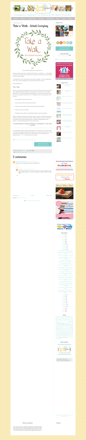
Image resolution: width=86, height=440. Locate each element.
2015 (64, 241)
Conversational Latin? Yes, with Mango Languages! (65, 274)
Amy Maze (20, 169)
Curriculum (57, 325)
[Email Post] (27, 150)
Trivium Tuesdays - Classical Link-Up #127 (65, 250)
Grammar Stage (32, 18)
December (65, 244)
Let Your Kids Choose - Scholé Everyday (65, 283)
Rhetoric (66, 333)
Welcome (16, 18)
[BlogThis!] (30, 150)
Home (32, 195)
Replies (18, 167)
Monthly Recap (60, 331)
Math (56, 331)
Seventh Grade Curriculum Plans (62, 24)
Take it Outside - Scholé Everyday (65, 271)
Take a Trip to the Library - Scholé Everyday (65, 275)
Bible (64, 318)
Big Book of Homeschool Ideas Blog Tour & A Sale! (65, 253)
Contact (63, 18)
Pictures (57, 332)
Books (57, 320)
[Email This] (29, 150)
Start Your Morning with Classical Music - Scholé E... (65, 292)
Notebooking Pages (70, 331)
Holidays (71, 327)
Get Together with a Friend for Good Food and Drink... (65, 258)
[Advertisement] (34, 205)
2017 (64, 238)
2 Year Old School (59, 316)
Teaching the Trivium (65, 334)
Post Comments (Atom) (21, 197)
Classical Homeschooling (20, 152)
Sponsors (60, 334)
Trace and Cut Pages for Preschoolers (67, 127)
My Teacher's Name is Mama (21, 161)
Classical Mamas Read (62, 324)
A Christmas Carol (63, 317)
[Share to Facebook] (32, 150)
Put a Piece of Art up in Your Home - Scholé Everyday (65, 265)
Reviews (62, 333)
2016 (64, 239)
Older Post (49, 195)
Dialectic (61, 325)
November (65, 246)
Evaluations (60, 326)
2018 (64, 236)
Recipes (59, 333)
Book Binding (70, 318)
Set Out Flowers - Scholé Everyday (65, 281)
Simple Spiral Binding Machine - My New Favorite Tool (67, 121)
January (64, 306)
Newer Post (16, 195)
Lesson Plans (67, 330)
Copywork (23, 18)
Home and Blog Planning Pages (67, 108)
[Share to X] (31, 150)
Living (71, 330)
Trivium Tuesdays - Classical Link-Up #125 (65, 267)
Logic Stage (41, 18)
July (65, 296)
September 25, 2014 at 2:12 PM (29, 169)
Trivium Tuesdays (62, 337)
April (65, 301)
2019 (64, 234)
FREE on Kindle (66, 326)
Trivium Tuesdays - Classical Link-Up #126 (65, 261)
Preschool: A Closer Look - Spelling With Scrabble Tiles (67, 115)
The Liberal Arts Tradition (63, 336)
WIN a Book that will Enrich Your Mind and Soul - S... (65, 255)
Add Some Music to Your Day (65, 263)
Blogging (66, 318)
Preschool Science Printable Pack (67, 96)
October (64, 247)
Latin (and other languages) (60, 330)
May (65, 299)
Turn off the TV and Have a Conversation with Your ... (65, 280)
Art (62, 318)
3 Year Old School (66, 316)
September (65, 249)
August (64, 294)
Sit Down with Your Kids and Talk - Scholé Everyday (65, 270)
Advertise (70, 18)
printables (64, 332)
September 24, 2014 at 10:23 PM (31, 161)
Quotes (67, 332)
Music (65, 331)
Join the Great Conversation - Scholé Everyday (65, 285)
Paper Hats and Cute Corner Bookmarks (67, 85)
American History (70, 317)
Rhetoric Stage (50, 18)
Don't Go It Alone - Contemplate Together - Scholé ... (65, 288)
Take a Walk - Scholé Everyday (65, 260)
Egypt (57, 326)
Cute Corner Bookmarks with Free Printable (67, 91)
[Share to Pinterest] (33, 150)
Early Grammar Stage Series (68, 325)
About (57, 18)
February (64, 304)
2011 (64, 311)
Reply (17, 164)
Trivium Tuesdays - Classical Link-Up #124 (65, 277)
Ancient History (58, 318)
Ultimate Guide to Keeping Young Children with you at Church (67, 103)
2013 (64, 308)
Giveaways (71, 326)
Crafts (72, 324)
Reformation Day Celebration (67, 132)
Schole (26, 152)
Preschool (60, 332)
